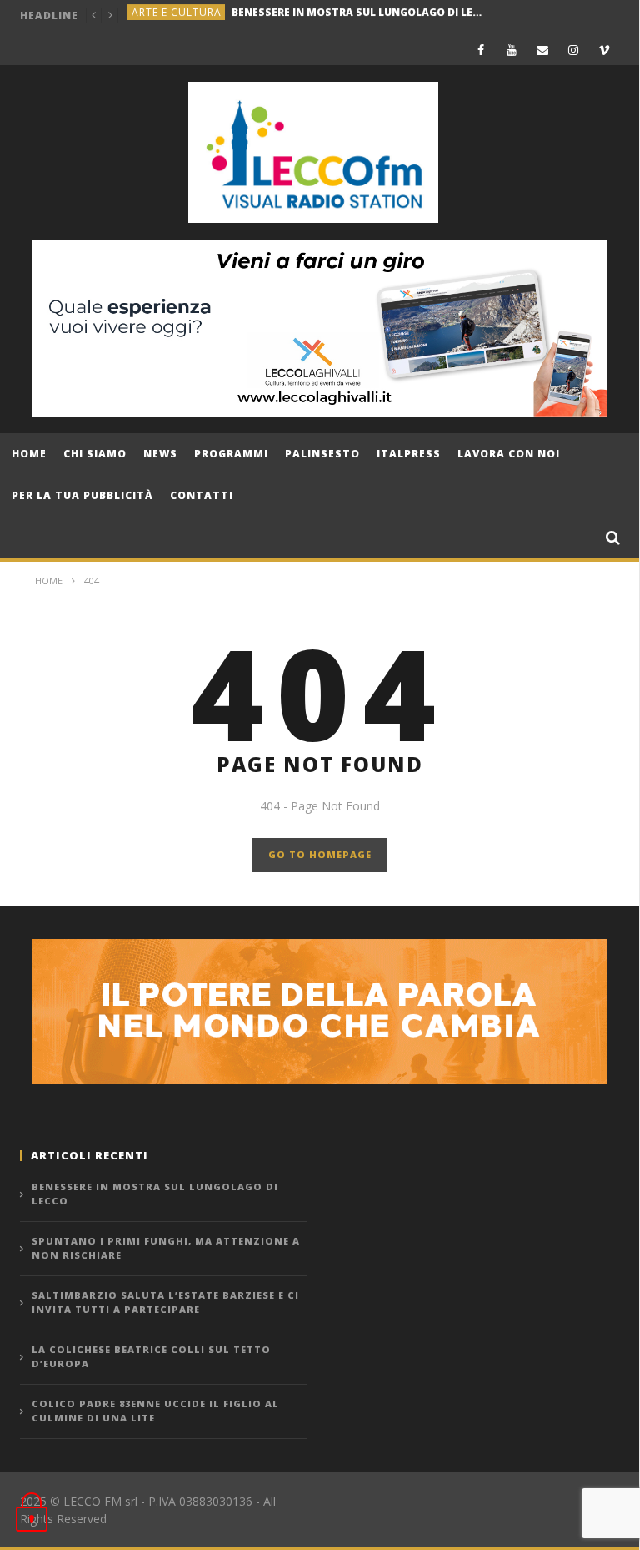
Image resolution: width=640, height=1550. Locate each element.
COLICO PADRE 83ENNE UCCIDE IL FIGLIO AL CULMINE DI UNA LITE (155, 1410)
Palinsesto (322, 454)
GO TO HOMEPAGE (320, 854)
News (160, 454)
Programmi (231, 454)
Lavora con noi (509, 454)
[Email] (543, 49)
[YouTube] (512, 49)
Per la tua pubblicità (82, 495)
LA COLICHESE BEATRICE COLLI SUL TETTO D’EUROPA (151, 1356)
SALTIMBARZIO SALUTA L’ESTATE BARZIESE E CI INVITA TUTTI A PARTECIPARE (165, 1302)
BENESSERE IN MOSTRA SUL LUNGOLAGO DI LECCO (155, 1193)
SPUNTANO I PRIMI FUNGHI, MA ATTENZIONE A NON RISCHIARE (332, 15)
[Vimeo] (604, 49)
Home (29, 454)
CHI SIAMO (95, 454)
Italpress (409, 454)
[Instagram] (573, 49)
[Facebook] (481, 49)
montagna (164, 15)
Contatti (201, 495)
